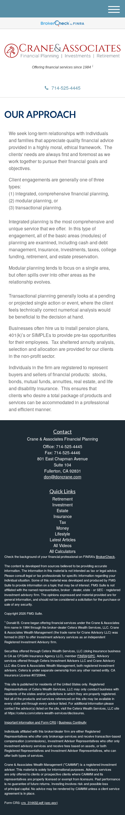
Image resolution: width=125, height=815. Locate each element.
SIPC (91, 655)
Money (62, 528)
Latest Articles (63, 539)
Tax (62, 522)
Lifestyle (62, 534)
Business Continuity (73, 722)
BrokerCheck (105, 556)
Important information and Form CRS (30, 722)
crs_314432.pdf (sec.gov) (39, 802)
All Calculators (62, 551)
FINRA (82, 655)
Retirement (62, 499)
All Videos (62, 545)
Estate (62, 510)
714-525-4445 (66, 87)
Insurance (62, 516)
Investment (62, 505)
